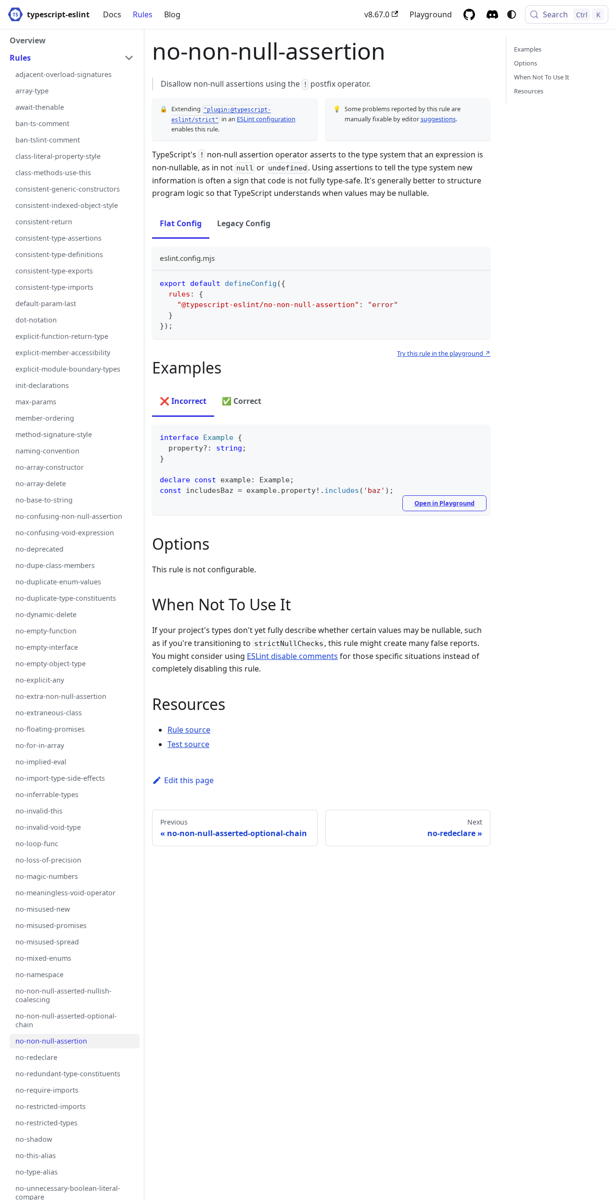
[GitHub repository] (469, 14)
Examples (527, 49)
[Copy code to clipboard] (479, 282)
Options (525, 63)
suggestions (438, 119)
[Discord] (492, 14)
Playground (431, 14)
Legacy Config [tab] (243, 223)
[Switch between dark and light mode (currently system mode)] (511, 14)
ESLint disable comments (292, 656)
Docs (112, 14)
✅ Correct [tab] (241, 401)
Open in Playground (444, 503)
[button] (72, 57)
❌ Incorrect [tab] (183, 401)
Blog (172, 14)
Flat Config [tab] (181, 223)
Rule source (188, 729)
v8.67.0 (376, 14)
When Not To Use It (541, 77)
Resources (528, 91)
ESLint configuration (266, 119)
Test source (188, 744)
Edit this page (189, 780)
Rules (143, 14)
